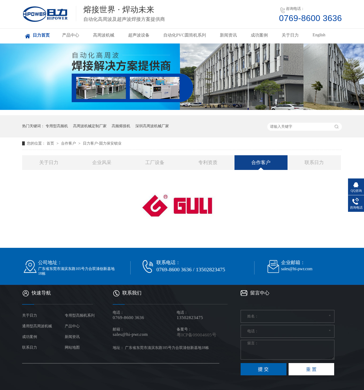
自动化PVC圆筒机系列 (184, 35)
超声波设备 (138, 35)
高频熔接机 (121, 126)
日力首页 (41, 35)
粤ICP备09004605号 (196, 334)
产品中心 (70, 35)
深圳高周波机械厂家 (152, 126)
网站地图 (72, 347)
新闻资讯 (228, 35)
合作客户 (69, 143)
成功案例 (259, 35)
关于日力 (290, 35)
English (319, 35)
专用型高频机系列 (80, 315)
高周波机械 (103, 35)
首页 (51, 143)
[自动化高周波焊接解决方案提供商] (182, 76)
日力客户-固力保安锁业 (102, 143)
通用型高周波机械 (37, 326)
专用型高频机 (57, 126)
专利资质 (207, 162)
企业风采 (101, 162)
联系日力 (314, 162)
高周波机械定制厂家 (90, 126)
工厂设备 (154, 162)
